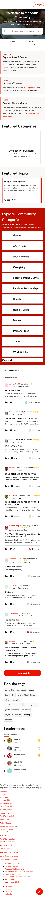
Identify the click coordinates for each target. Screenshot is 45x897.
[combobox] (22, 31)
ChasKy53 (18, 762)
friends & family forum (26, 695)
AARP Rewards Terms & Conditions (19, 871)
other (7, 700)
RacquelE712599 (16, 558)
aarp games (21, 690)
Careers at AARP (6, 829)
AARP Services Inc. (7, 839)
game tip (34, 705)
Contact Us (4, 813)
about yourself (30, 87)
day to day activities (13, 715)
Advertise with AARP (8, 827)
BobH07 (12, 495)
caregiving (17, 700)
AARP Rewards (6, 803)
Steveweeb (13, 613)
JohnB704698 (14, 384)
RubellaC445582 (20, 770)
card (26, 705)
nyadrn (12, 467)
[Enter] (4, 31)
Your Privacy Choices (13, 882)
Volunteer (4, 797)
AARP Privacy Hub (12, 864)
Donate (3, 795)
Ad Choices (9, 879)
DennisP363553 (15, 641)
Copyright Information (13, 874)
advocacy (26, 710)
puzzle (31, 690)
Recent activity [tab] (10, 377)
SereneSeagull (15, 526)
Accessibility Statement (14, 869)
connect (8, 720)
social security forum (13, 705)
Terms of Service (11, 866)
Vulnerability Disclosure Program (17, 877)
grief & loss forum (12, 710)
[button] (39, 891)
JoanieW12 (13, 585)
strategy (27, 715)
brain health (9, 695)
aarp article (9, 690)
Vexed (11, 412)
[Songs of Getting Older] (21, 190)
